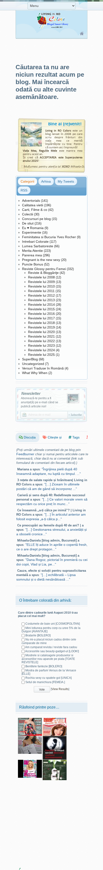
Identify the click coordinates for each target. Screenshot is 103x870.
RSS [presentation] (24, 190)
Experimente (31, 232)
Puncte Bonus (32, 264)
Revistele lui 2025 (41, 355)
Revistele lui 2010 (41, 286)
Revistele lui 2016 (41, 314)
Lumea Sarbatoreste (37, 246)
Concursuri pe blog (36, 219)
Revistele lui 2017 (41, 318)
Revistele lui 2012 (41, 295)
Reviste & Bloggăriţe (43, 273)
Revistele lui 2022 (41, 341)
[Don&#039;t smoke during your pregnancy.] (55, 737)
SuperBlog (30, 359)
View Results (60, 689)
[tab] (27, 181)
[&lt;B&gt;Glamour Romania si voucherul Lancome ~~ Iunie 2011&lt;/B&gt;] (30, 737)
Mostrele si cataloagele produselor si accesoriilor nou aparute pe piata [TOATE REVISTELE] (48, 659)
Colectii (27, 214)
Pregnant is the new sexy (41, 260)
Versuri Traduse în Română (43, 368)
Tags (75, 437)
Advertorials (31, 200)
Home (82, 33)
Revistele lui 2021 (41, 336)
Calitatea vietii (32, 205)
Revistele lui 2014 (41, 304)
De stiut (28, 223)
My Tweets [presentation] (66, 181)
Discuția (29, 437)
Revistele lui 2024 (41, 350)
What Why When (34, 373)
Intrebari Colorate (35, 241)
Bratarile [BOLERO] (38, 635)
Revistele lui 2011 (41, 291)
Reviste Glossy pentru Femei (44, 269)
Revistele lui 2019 (41, 327)
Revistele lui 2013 (41, 300)
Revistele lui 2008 (41, 277)
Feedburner (25, 454)
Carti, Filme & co (34, 210)
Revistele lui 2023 (41, 345)
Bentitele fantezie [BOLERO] (43, 666)
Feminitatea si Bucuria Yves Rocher (49, 237)
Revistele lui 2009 (41, 282)
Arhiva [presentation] (46, 181)
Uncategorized (33, 364)
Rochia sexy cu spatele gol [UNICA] (48, 678)
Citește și (54, 437)
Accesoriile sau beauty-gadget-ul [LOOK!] (52, 651)
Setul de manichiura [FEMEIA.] (45, 682)
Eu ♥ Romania (33, 228)
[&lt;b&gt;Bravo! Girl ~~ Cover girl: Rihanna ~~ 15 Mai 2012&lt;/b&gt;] (30, 761)
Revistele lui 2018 (41, 323)
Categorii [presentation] (27, 181)
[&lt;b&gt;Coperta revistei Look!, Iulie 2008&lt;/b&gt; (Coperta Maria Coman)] (30, 719)
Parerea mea (32, 255)
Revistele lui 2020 (41, 332)
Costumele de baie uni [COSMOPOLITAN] (52, 623)
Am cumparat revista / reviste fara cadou (51, 647)
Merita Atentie (32, 251)
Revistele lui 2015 (41, 309)
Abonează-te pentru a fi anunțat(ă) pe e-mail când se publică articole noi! (39, 402)
